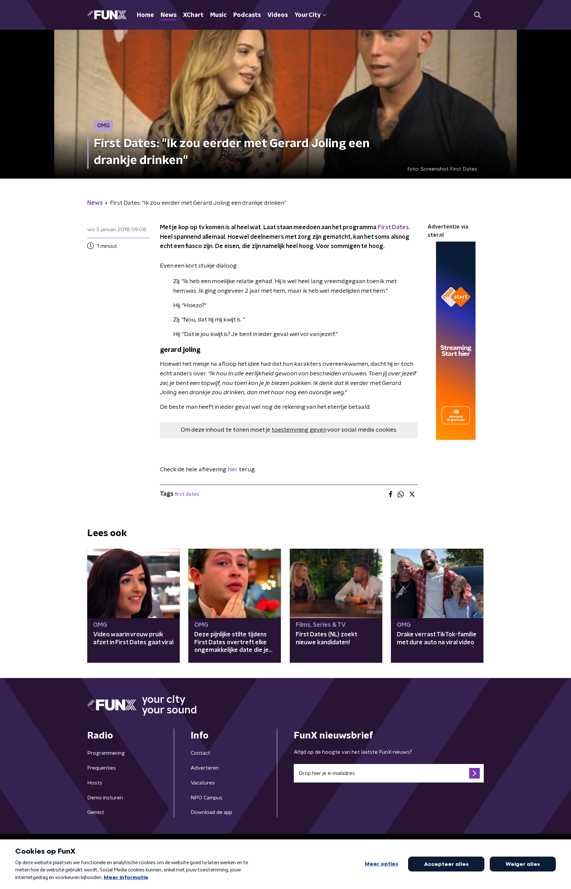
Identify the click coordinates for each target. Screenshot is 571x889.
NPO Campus (206, 797)
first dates (187, 494)
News (168, 15)
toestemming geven (299, 430)
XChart (193, 15)
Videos (277, 15)
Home (145, 15)
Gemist (95, 812)
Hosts (94, 782)
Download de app (211, 812)
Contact (200, 753)
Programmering (106, 753)
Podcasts (247, 15)
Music (218, 15)
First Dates (393, 228)
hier (233, 470)
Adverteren (205, 768)
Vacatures (203, 782)
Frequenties (101, 768)
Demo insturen (105, 797)
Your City (307, 15)
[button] (477, 15)
